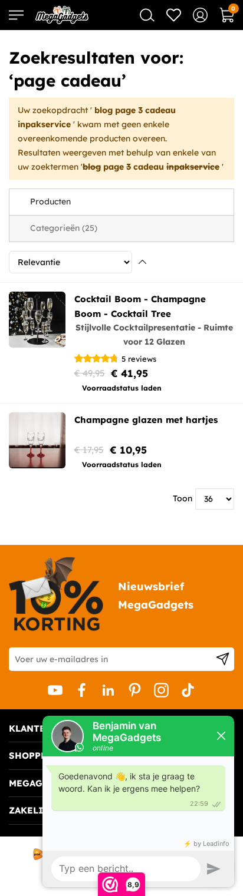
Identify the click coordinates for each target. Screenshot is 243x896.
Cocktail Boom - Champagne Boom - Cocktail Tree (140, 306)
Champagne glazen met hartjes (146, 419)
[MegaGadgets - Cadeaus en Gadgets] (61, 15)
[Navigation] (16, 15)
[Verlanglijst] (173, 15)
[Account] (200, 15)
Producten (50, 201)
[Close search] (147, 15)
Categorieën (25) (63, 228)
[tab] (121, 202)
